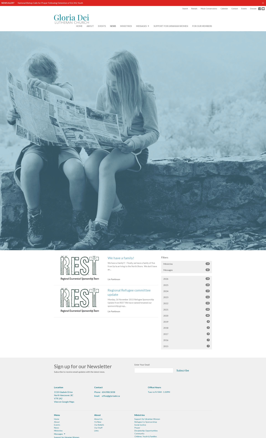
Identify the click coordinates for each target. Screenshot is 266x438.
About (90, 26)
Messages (141, 26)
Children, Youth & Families (145, 436)
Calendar (224, 8)
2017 (186, 334)
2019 (186, 321)
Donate (253, 8)
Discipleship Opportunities (146, 430)
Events (244, 8)
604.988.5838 (108, 392)
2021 (186, 309)
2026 (186, 278)
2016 (186, 340)
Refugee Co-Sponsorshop (145, 422)
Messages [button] (58, 434)
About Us (98, 419)
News (113, 26)
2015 (186, 346)
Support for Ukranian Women (171, 26)
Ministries (126, 26)
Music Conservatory (209, 8)
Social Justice (140, 425)
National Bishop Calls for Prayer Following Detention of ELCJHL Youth (50, 3)
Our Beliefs (99, 425)
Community (139, 433)
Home (79, 26)
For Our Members (202, 26)
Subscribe (183, 370)
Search (185, 8)
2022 (186, 303)
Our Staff (98, 428)
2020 (186, 315)
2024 (186, 291)
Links (96, 430)
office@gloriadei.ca (111, 396)
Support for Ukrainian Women (147, 419)
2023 (186, 297)
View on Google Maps (64, 401)
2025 (186, 285)
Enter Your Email (142, 364)
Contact (234, 8)
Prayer (137, 428)
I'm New (97, 422)
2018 (186, 327)
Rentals (194, 8)
